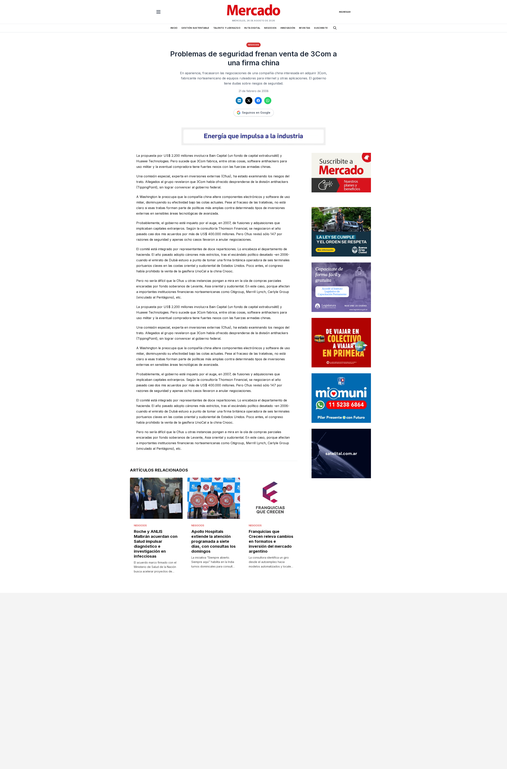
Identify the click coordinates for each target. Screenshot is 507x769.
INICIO (174, 28)
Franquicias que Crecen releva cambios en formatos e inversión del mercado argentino (271, 541)
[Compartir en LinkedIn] (239, 100)
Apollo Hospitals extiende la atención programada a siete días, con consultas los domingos (213, 541)
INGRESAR (345, 11)
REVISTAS (304, 28)
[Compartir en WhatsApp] (267, 100)
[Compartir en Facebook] (258, 100)
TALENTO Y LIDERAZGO (226, 28)
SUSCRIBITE (321, 28)
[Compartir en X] (248, 100)
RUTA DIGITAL (252, 28)
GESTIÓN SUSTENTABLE (195, 28)
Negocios (253, 45)
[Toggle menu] (158, 12)
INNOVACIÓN (287, 28)
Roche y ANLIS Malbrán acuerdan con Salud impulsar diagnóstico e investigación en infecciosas (155, 544)
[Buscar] (334, 27)
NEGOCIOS (270, 28)
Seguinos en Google (256, 112)
